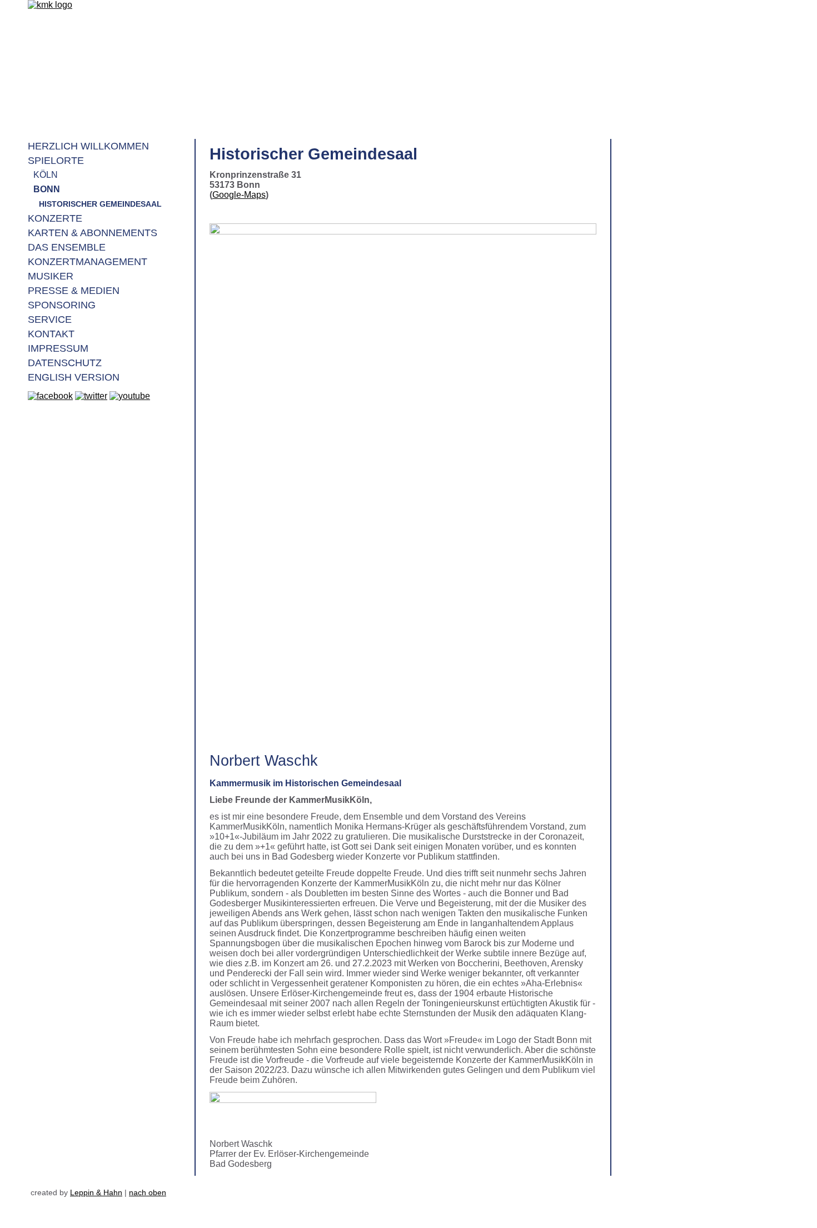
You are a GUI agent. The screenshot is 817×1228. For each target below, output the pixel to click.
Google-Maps (239, 194)
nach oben (147, 1192)
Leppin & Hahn (96, 1192)
